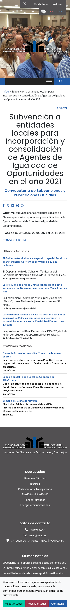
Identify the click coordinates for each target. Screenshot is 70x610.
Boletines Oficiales (35, 478)
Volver (63, 107)
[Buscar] (62, 81)
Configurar (58, 603)
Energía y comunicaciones (35, 505)
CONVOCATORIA (14, 240)
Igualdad (35, 483)
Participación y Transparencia (35, 489)
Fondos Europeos (35, 499)
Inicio (6, 91)
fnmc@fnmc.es (37, 535)
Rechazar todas (36, 603)
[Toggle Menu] (49, 81)
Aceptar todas (14, 603)
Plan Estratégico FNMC (35, 494)
